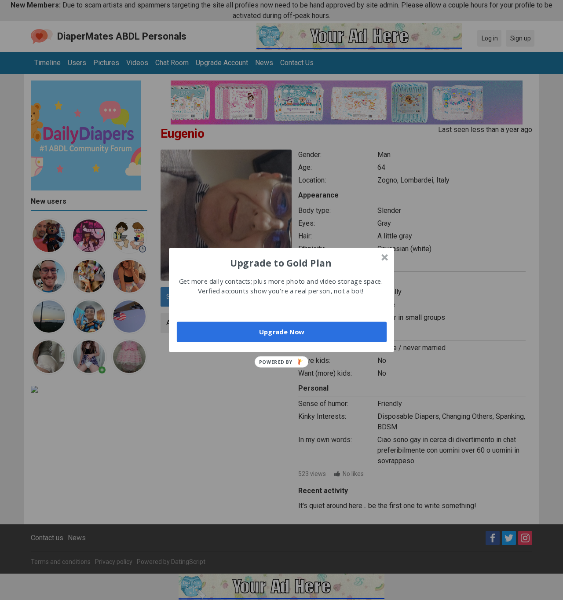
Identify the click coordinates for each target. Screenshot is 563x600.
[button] (280, 263)
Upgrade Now (281, 331)
